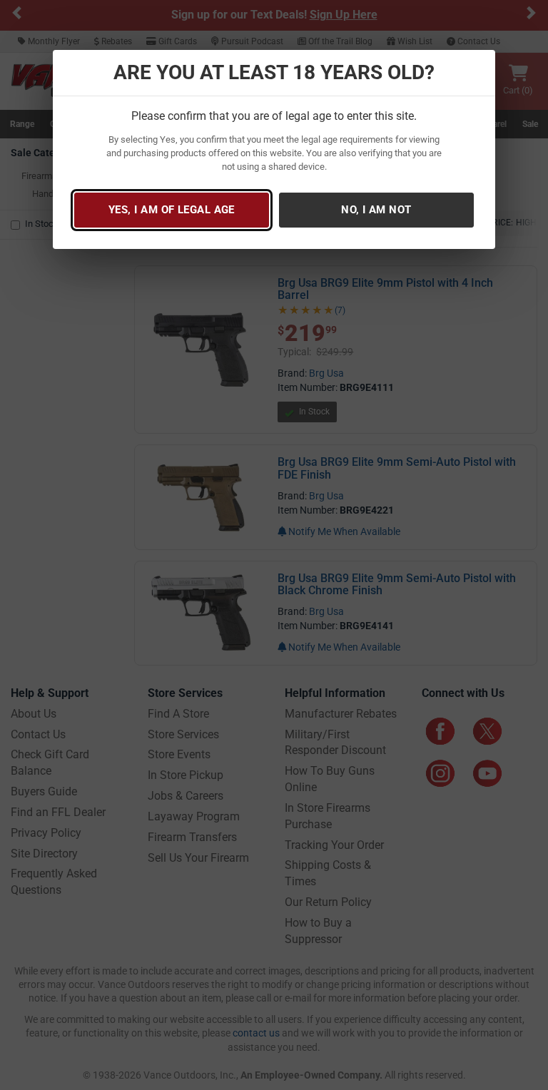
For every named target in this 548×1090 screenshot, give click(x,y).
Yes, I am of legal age (171, 209)
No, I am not (376, 209)
